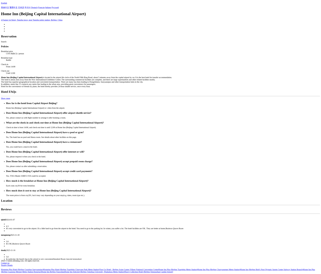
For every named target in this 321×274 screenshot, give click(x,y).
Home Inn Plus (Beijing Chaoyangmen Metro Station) (218, 269)
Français (41, 7)
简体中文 (5, 7)
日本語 (21, 7)
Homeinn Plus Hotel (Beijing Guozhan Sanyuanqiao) (22, 269)
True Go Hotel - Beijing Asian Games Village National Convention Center (128, 269)
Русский (55, 7)
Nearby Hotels (7, 265)
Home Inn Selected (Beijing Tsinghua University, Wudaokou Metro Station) (94, 272)
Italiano (48, 7)
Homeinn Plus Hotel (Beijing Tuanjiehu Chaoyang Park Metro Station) (71, 269)
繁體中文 (14, 7)
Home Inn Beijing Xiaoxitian (52, 272)
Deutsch (34, 7)
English (4, 3)
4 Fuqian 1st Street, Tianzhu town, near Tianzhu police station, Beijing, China (31, 20)
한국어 (28, 7)
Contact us (5, 263)
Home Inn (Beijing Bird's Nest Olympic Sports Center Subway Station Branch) (271, 269)
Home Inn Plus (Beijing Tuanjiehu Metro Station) (177, 269)
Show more (5, 98)
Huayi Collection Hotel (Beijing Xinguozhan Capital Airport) (149, 272)
